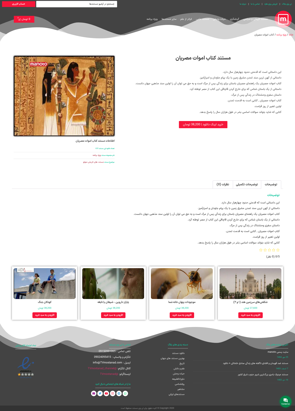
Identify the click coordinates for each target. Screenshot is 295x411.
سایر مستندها (169, 19)
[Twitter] (100, 393)
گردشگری (234, 19)
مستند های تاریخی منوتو (93, 162)
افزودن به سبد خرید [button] (250, 315)
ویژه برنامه (152, 19)
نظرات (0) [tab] (223, 184)
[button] (203, 124)
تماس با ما (255, 4)
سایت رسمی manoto (278, 352)
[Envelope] (93, 393)
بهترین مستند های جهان (173, 358)
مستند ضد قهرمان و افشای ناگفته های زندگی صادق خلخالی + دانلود (255, 363)
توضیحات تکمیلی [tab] (247, 184)
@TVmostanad (109, 374)
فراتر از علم (186, 19)
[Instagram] (112, 393)
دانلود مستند (178, 353)
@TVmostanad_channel (102, 369)
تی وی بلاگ (287, 4)
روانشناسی (180, 384)
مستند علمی (202, 19)
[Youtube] (106, 393)
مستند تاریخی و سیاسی (255, 19)
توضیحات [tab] (271, 184)
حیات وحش (219, 19)
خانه (291, 35)
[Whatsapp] (125, 393)
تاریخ (182, 363)
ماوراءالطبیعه (178, 379)
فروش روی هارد (270, 4)
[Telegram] (119, 393)
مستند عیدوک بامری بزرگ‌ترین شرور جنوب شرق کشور (263, 374)
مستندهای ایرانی (177, 394)
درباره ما (243, 4)
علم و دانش (179, 368)
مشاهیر (181, 389)
